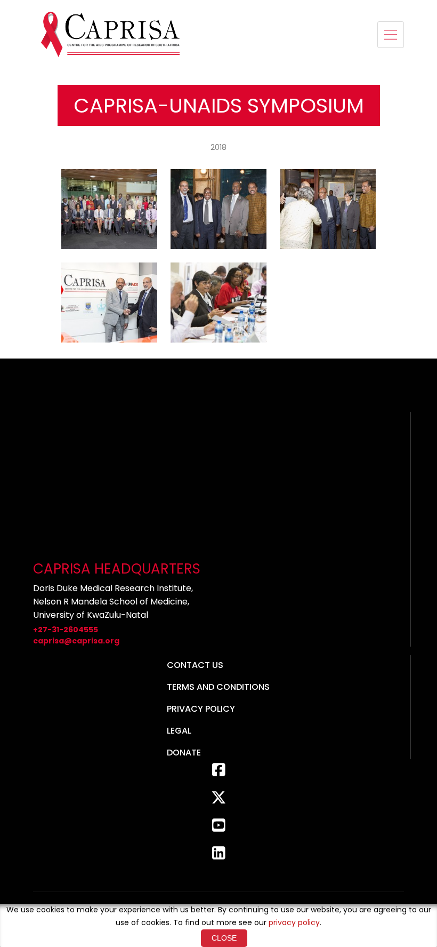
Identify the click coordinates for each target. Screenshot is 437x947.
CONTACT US (195, 665)
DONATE (184, 752)
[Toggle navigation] (390, 34)
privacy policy (294, 922)
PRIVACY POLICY (201, 709)
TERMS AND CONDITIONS (218, 687)
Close (224, 938)
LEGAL (179, 731)
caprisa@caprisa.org (76, 640)
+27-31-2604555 (65, 629)
